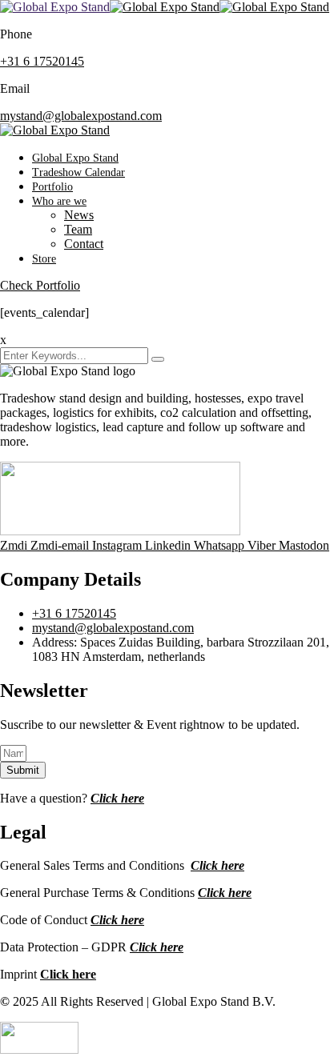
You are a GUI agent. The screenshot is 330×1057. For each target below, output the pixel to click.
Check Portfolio (40, 285)
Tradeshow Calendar (78, 172)
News (79, 215)
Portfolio (52, 187)
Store (44, 259)
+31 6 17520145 (42, 61)
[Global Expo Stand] (55, 7)
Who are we (59, 201)
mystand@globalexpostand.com (81, 115)
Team (78, 229)
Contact (83, 243)
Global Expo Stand (75, 158)
